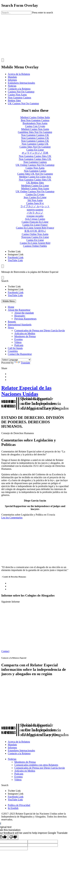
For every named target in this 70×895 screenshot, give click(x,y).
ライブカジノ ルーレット (35, 206)
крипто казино (35, 209)
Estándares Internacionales (21, 82)
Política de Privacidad (19, 805)
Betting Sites (14, 100)
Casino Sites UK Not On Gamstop (35, 173)
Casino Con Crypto (35, 126)
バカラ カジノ (35, 212)
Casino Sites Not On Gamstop (35, 146)
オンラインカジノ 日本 (35, 152)
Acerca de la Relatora (19, 74)
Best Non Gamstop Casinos (35, 120)
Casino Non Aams (17, 94)
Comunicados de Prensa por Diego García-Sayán (39, 330)
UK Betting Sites (35, 182)
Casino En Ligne (35, 149)
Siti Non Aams (35, 200)
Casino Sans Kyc (35, 203)
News (11, 327)
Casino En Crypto (35, 194)
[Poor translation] (13, 837)
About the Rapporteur (19, 309)
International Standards (19, 324)
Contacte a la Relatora (19, 88)
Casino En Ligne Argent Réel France (35, 227)
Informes (12, 80)
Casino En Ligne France (35, 224)
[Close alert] (2, 278)
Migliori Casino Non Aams (35, 129)
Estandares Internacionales (21, 750)
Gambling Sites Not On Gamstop (35, 132)
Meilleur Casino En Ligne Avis (35, 176)
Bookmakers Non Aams (35, 123)
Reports (12, 321)
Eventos (18, 339)
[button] (35, 281)
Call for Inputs (15, 348)
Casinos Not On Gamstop (21, 91)
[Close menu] (2, 266)
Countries (13, 351)
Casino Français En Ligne (35, 221)
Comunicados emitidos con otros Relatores (36, 764)
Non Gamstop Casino (35, 170)
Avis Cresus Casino (35, 219)
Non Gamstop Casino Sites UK (35, 156)
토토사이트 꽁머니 (35, 230)
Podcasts (18, 345)
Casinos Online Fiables (35, 246)
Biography (19, 315)
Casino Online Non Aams (35, 234)
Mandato (12, 77)
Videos (17, 342)
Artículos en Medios (24, 333)
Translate (25, 362)
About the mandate (24, 312)
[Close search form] (2, 60)
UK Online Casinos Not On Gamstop (35, 165)
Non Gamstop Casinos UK (35, 135)
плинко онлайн (35, 216)
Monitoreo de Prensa (25, 336)
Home (11, 307)
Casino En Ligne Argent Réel (35, 243)
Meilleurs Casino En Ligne (35, 185)
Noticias (12, 85)
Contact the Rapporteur (20, 354)
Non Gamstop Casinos (19, 97)
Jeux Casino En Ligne (35, 197)
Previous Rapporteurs (25, 318)
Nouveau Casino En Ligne (35, 237)
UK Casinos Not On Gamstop (23, 103)
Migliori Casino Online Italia (35, 117)
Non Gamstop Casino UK (35, 143)
